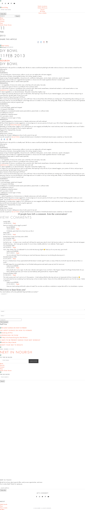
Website (3, 320)
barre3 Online (16, 137)
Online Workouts (42, 8)
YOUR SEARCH (5, 377)
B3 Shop (42, 11)
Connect (2, 21)
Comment (4, 294)
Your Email (5, 360)
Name (3, 311)
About (2, 501)
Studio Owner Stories (6, 25)
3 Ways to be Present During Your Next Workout (20, 340)
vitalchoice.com (4, 90)
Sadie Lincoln (3, 504)
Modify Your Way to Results (11, 345)
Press (1, 23)
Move (1, 18)
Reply (14, 223)
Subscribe (3, 490)
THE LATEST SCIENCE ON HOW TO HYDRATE (16, 330)
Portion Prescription (16, 125)
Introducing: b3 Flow (9, 335)
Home (1, 349)
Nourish (2, 20)
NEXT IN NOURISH (16, 352)
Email (3, 315)
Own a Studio (42, 13)
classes (42, 9)
